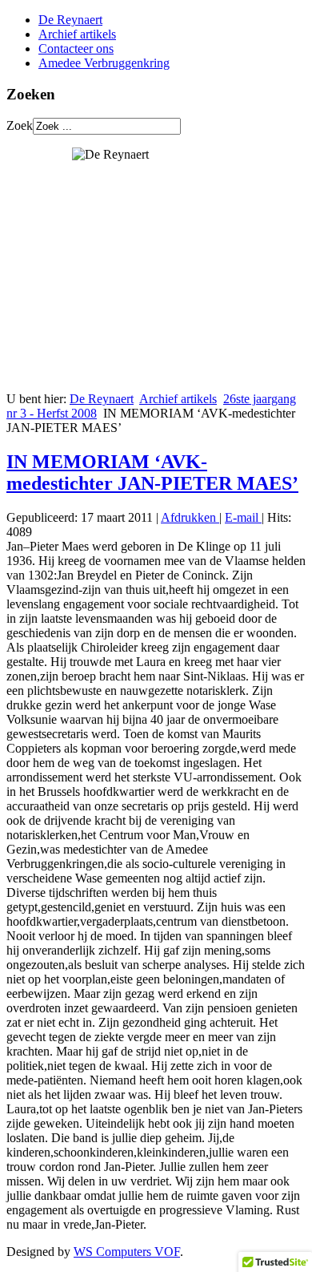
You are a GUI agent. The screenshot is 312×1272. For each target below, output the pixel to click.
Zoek (19, 125)
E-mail (243, 517)
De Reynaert (70, 19)
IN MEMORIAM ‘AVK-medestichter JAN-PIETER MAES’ (152, 472)
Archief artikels (77, 34)
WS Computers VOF (127, 1251)
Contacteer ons (76, 48)
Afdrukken (190, 517)
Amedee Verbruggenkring (104, 63)
